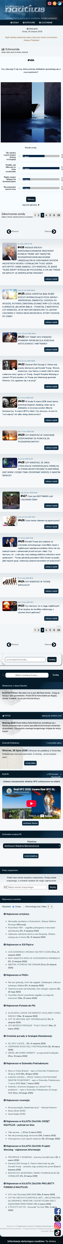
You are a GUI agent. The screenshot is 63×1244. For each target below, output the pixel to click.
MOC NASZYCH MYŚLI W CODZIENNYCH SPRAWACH (34, 958)
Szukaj (56, 675)
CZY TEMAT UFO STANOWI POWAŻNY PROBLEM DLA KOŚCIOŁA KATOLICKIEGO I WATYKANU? (36, 340)
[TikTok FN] (57, 1233)
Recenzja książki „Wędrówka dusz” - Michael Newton (32, 1107)
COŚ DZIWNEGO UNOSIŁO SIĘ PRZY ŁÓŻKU (29, 952)
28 (58, 215)
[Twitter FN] (57, 1218)
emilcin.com (56, 716)
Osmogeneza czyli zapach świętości (24, 1138)
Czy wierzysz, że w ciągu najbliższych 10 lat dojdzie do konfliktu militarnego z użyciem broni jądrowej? (38, 609)
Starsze (48, 231)
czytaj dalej (30, 763)
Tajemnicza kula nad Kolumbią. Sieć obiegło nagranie (32, 988)
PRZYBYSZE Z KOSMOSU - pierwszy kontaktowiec (31, 1157)
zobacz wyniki (51, 279)
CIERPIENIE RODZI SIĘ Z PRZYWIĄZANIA (28, 1046)
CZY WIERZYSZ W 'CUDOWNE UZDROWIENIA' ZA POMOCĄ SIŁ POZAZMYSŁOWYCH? (36, 438)
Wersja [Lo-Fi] (12, 1226)
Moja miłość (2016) (16, 1110)
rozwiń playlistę (30, 856)
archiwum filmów (30, 823)
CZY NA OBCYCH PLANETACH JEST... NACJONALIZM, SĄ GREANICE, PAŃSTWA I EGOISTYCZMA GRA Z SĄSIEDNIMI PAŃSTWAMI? (34, 1200)
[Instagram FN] (57, 1225)
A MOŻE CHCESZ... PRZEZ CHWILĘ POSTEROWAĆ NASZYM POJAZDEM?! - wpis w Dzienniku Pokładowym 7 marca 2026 (34, 1080)
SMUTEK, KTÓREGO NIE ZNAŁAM (24, 964)
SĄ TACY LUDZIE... (17, 1043)
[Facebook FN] (57, 1211)
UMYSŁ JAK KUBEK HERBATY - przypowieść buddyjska (33, 1052)
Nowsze (14, 231)
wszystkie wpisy (55, 743)
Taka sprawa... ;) (15, 1132)
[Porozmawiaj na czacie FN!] (60, 3)
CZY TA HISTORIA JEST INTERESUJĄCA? (27, 1019)
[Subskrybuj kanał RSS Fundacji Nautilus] (55, 3)
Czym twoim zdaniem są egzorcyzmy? (39, 520)
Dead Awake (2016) (16, 1114)
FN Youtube (53, 774)
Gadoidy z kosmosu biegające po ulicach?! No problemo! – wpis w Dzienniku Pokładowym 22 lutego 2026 (32, 1089)
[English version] (50, 3)
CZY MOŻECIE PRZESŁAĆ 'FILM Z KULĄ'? (28, 1025)
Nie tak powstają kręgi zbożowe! (23, 1135)
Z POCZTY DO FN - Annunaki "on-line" (26, 1207)
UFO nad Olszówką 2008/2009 (22, 1194)
